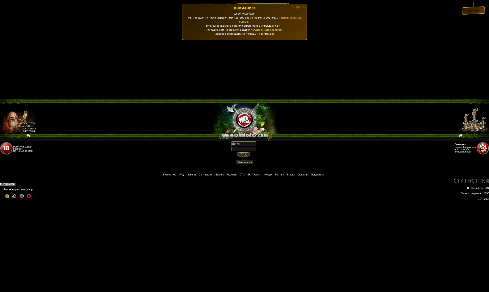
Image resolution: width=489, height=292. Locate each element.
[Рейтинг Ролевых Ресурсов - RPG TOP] (7, 184)
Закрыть (298, 7)
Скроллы (303, 174)
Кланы (291, 174)
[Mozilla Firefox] (21, 197)
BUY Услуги (254, 174)
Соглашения (206, 174)
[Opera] (29, 197)
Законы (191, 174)
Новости (231, 174)
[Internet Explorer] (14, 197)
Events (220, 174)
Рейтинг (279, 174)
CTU (242, 174)
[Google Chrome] (7, 197)
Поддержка (317, 174)
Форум (268, 174)
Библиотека (169, 174)
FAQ (181, 174)
